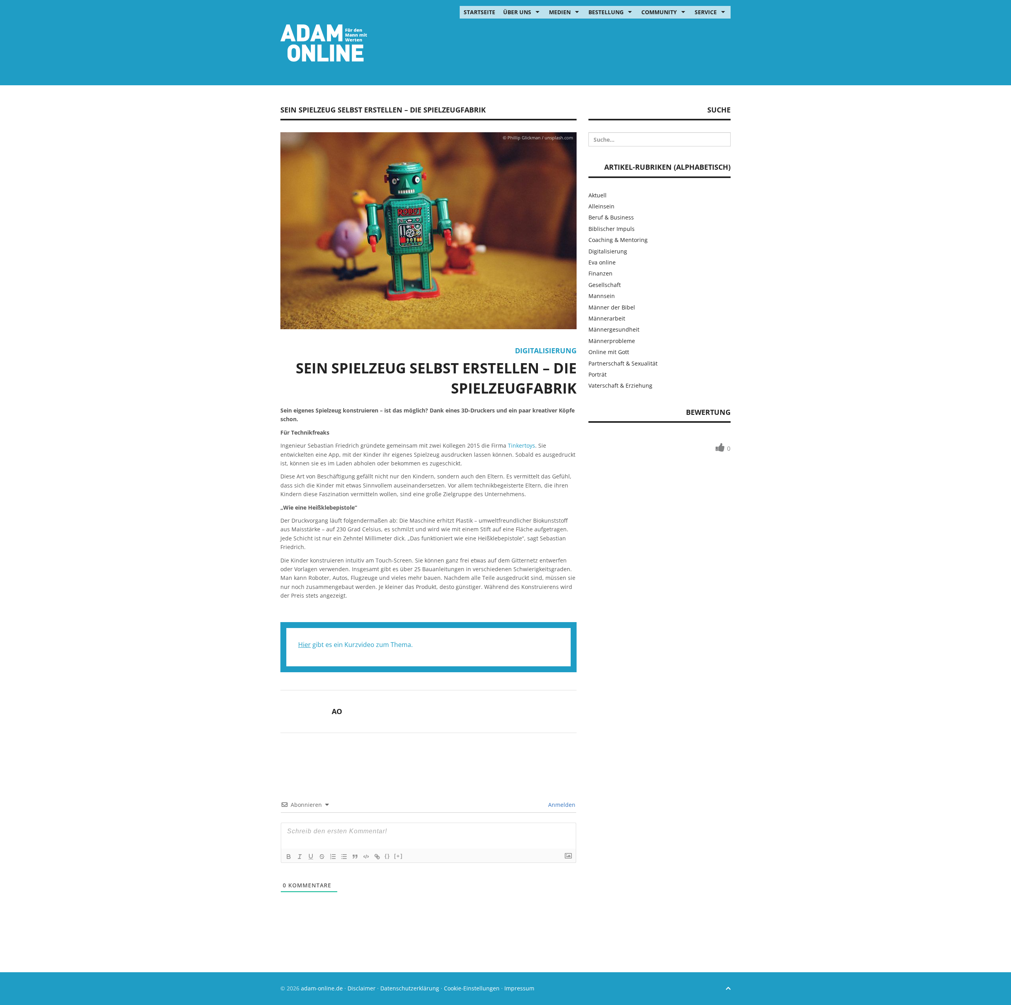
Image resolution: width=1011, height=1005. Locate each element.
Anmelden (561, 804)
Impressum (519, 988)
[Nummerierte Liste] (332, 856)
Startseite (479, 12)
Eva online (602, 262)
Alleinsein (601, 206)
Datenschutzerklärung (409, 988)
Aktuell (597, 195)
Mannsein (601, 296)
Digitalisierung (546, 350)
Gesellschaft (604, 285)
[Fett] (288, 856)
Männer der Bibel (611, 307)
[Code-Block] (366, 856)
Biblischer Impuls (611, 228)
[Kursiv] (299, 856)
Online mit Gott (608, 352)
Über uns (517, 12)
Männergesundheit (613, 329)
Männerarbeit (606, 318)
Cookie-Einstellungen (472, 988)
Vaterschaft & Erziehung (620, 385)
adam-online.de (322, 988)
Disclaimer (362, 988)
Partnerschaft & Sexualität (623, 363)
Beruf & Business (611, 217)
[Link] (377, 856)
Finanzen (600, 273)
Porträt (597, 374)
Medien (560, 12)
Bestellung (606, 12)
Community (659, 12)
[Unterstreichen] (310, 856)
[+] (398, 856)
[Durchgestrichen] (321, 856)
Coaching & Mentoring (618, 240)
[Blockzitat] (355, 856)
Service (706, 12)
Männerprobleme (611, 341)
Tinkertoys (521, 445)
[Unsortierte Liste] (344, 856)
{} (387, 856)
